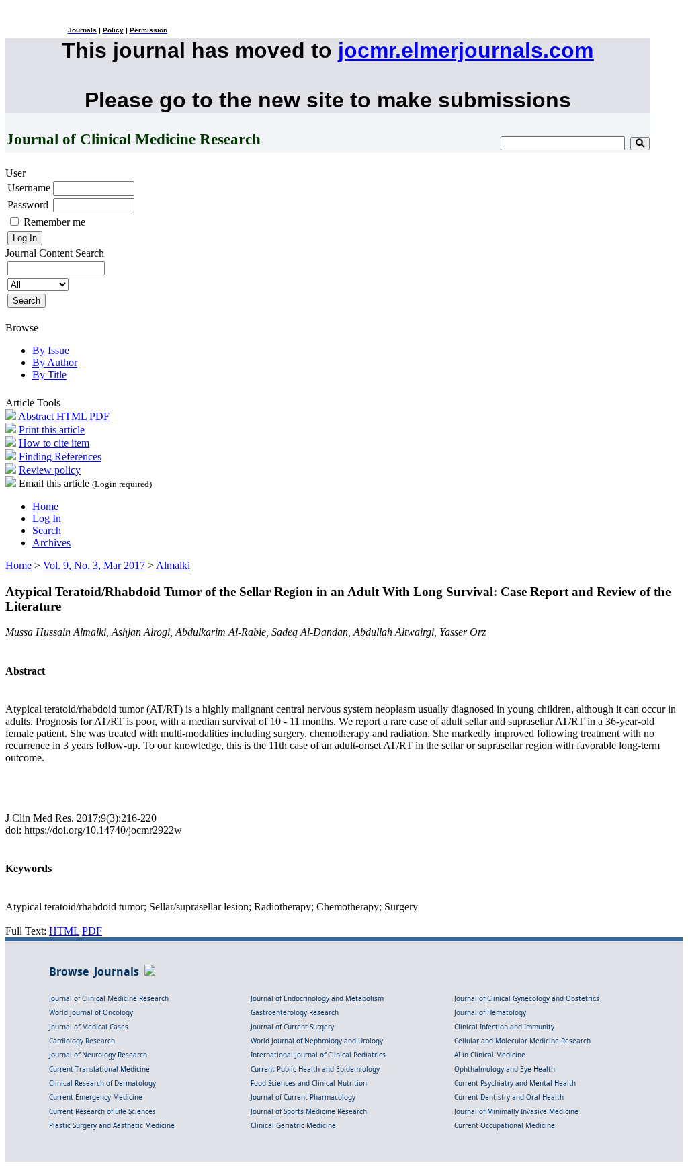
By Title (49, 374)
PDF (99, 416)
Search (46, 530)
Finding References (60, 456)
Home (45, 506)
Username (28, 187)
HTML (71, 416)
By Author (54, 362)
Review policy (50, 470)
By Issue (50, 350)
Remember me (54, 222)
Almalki (173, 565)
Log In (46, 518)
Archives (51, 542)
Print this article (52, 429)
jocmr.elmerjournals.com (465, 50)
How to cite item (54, 443)
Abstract (36, 416)
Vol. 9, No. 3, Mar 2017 (94, 565)
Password (27, 204)
